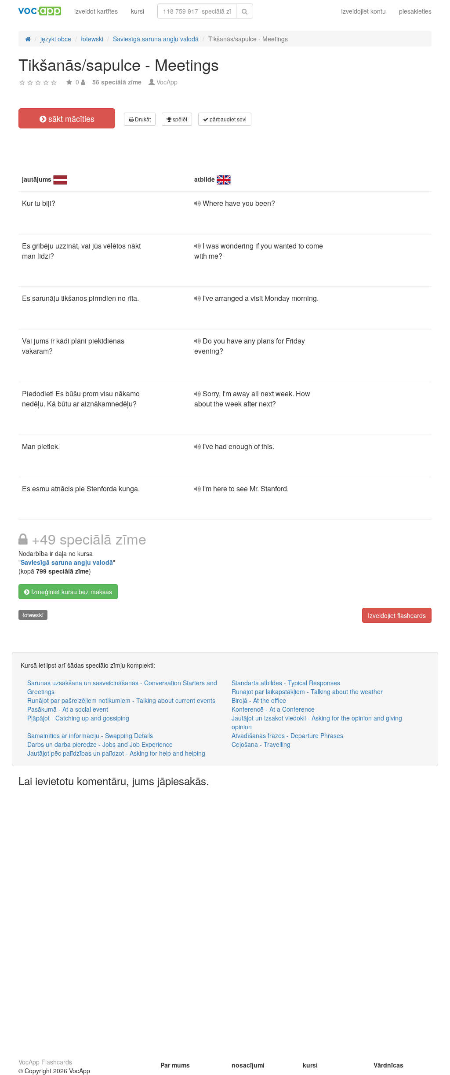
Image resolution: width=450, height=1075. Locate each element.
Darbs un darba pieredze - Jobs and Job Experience (100, 744)
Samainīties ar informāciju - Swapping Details (90, 735)
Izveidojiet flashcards (397, 615)
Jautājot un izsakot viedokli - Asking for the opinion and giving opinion (317, 722)
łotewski (33, 615)
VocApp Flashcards (45, 1061)
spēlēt (179, 119)
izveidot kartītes (96, 11)
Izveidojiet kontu (363, 11)
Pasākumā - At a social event (67, 709)
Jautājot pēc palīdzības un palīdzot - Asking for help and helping (116, 753)
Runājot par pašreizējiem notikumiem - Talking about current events (121, 700)
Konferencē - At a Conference (273, 709)
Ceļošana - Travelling (261, 744)
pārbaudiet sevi (227, 119)
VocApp (167, 81)
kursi (137, 11)
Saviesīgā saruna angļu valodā (67, 562)
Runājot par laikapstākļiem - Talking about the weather (307, 691)
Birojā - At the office (259, 700)
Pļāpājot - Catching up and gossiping (78, 717)
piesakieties (415, 11)
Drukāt (142, 119)
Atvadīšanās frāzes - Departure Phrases (287, 735)
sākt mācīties (70, 118)
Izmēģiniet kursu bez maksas (70, 591)
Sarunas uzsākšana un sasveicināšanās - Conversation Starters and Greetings (122, 687)
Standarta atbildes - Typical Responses (286, 682)
